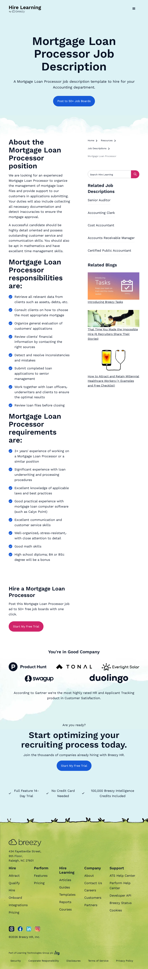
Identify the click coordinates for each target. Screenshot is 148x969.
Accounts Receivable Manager (111, 238)
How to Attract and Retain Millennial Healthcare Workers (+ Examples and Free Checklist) (113, 381)
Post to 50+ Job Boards (74, 101)
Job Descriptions (97, 148)
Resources (107, 140)
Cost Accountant (101, 225)
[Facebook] (20, 929)
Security (15, 960)
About (89, 875)
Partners (90, 905)
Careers (90, 890)
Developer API (120, 895)
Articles (65, 880)
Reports (65, 902)
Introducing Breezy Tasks (105, 302)
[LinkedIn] (29, 929)
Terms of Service (98, 960)
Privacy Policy (124, 960)
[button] (134, 8)
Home (91, 140)
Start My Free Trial (26, 626)
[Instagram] (37, 929)
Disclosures (73, 960)
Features (40, 875)
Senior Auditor (99, 200)
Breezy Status (121, 903)
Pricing (14, 912)
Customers (92, 897)
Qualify (14, 883)
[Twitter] (11, 929)
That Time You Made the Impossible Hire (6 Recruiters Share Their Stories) (113, 334)
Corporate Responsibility (43, 960)
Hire (12, 890)
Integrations (18, 905)
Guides (64, 887)
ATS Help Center (122, 875)
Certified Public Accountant (109, 250)
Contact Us (93, 883)
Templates (67, 894)
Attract (14, 875)
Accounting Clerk (101, 213)
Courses (65, 909)
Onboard (15, 897)
